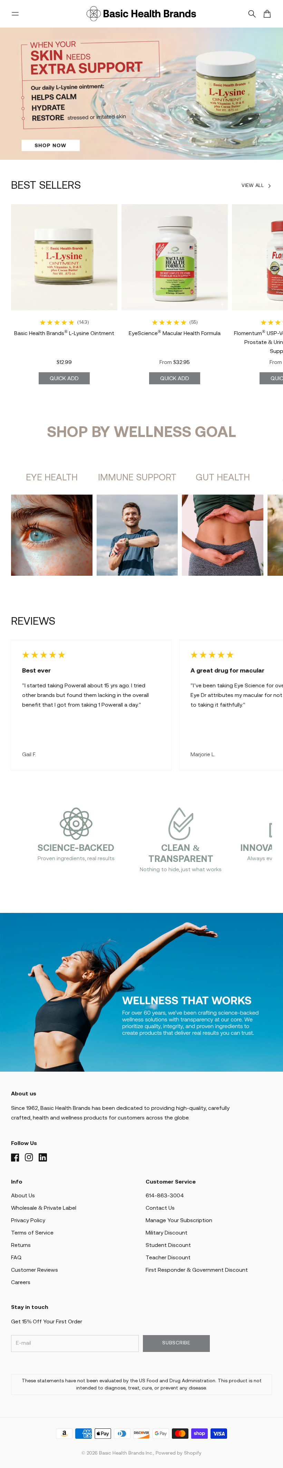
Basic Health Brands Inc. (126, 1453)
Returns (21, 1245)
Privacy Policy (28, 1220)
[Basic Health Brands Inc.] (141, 14)
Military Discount (166, 1233)
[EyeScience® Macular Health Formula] (174, 257)
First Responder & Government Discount (197, 1270)
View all (253, 186)
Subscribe (176, 1343)
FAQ (16, 1257)
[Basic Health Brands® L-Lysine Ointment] (64, 257)
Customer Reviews (34, 1270)
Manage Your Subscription (179, 1220)
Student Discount (168, 1245)
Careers (20, 1282)
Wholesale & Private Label (43, 1208)
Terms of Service (32, 1233)
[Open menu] (15, 14)
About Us (23, 1195)
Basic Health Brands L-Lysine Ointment (64, 333)
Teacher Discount (168, 1257)
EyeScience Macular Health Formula (175, 333)
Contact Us (160, 1208)
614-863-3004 (165, 1195)
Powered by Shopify (179, 1453)
